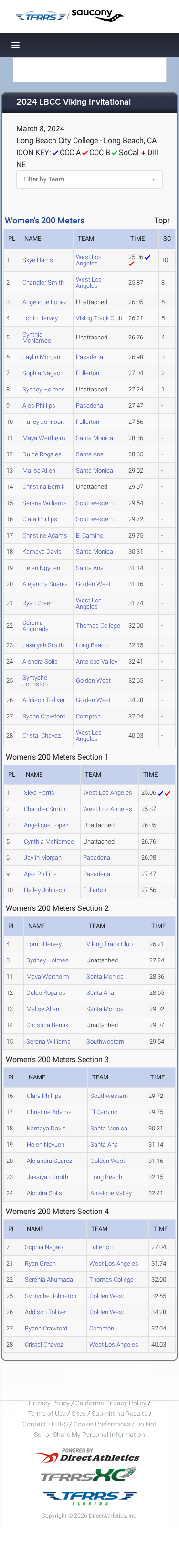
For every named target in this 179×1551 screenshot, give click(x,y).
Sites (79, 1413)
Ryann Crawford (43, 716)
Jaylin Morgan (41, 356)
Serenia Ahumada (35, 626)
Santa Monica (94, 438)
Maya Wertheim (43, 438)
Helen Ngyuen (41, 567)
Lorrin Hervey (40, 318)
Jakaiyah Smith (43, 645)
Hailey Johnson (43, 421)
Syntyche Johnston (35, 680)
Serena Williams (44, 502)
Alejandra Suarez (45, 584)
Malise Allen (38, 470)
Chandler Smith (43, 282)
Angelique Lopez (44, 302)
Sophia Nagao (41, 373)
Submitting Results (119, 1413)
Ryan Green (37, 603)
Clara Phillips (39, 519)
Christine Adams (44, 535)
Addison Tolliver (43, 700)
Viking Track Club (99, 318)
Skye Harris (37, 260)
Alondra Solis (40, 661)
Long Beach (92, 645)
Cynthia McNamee (36, 337)
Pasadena (89, 356)
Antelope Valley (96, 661)
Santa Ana (90, 454)
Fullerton (87, 373)
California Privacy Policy (111, 1403)
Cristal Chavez (41, 735)
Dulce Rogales (42, 454)
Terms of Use (47, 1413)
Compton (88, 716)
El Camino (89, 535)
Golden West (93, 584)
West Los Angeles (89, 260)
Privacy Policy (49, 1403)
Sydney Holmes (43, 389)
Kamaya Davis (42, 551)
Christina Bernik (43, 486)
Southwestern (95, 502)
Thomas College (98, 625)
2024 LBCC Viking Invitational (73, 102)
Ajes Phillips (38, 405)
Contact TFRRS (45, 1424)
